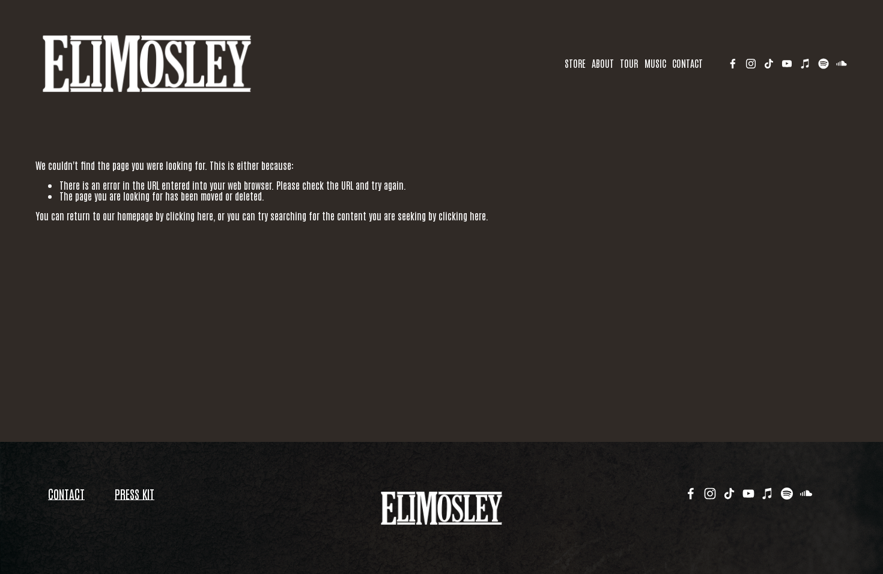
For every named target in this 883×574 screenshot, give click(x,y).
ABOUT (603, 63)
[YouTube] (787, 64)
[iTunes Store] (806, 64)
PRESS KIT (134, 494)
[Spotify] (824, 64)
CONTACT (687, 63)
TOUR (629, 63)
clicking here (189, 216)
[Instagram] (751, 64)
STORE (575, 63)
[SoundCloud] (842, 64)
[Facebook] (733, 64)
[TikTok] (769, 64)
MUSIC (655, 63)
